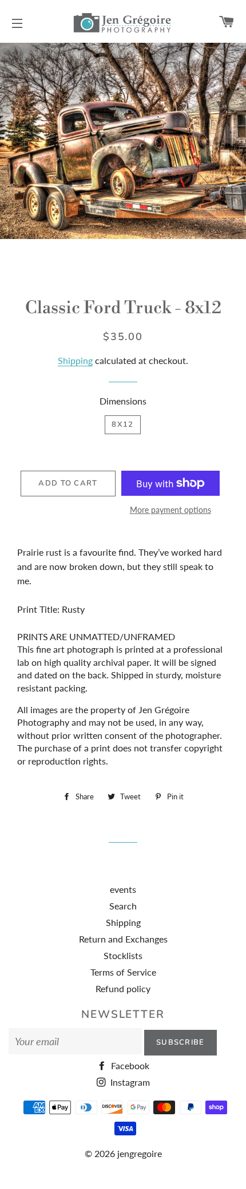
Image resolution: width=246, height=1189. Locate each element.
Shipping (75, 360)
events (123, 889)
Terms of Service (123, 971)
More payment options (170, 510)
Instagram (129, 1082)
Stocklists (123, 955)
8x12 (122, 424)
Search (123, 905)
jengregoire (139, 1153)
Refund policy (123, 988)
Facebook (129, 1065)
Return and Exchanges (123, 938)
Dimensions (123, 400)
